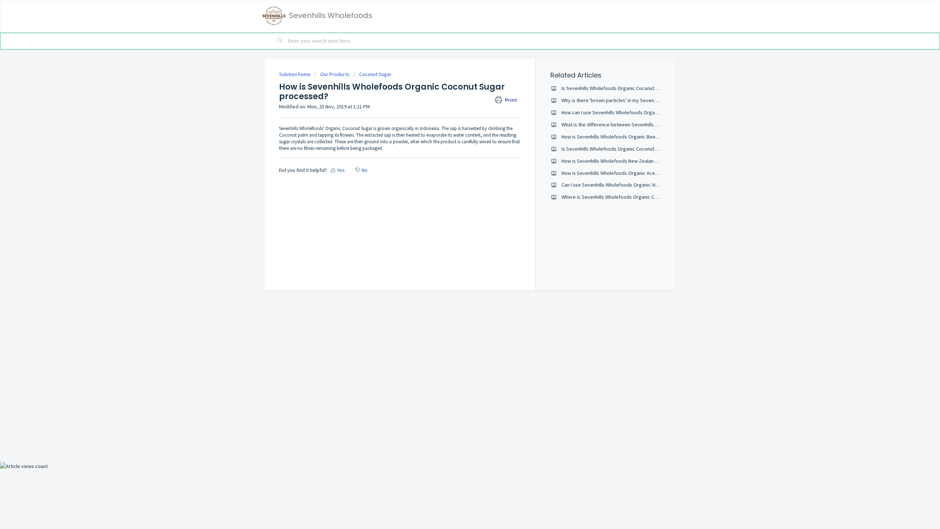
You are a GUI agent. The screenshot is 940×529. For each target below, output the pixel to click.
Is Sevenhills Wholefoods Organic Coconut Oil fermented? (624, 148)
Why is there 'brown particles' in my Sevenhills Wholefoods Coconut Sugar (642, 100)
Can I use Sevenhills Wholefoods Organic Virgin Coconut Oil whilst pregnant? (644, 184)
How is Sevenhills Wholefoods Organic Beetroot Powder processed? (637, 136)
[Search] (280, 41)
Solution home (295, 74)
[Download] (456, 170)
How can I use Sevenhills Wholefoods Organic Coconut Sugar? (629, 112)
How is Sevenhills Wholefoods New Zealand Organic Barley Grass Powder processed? (655, 161)
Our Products (335, 74)
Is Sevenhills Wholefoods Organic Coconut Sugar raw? (620, 88)
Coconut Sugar (375, 74)
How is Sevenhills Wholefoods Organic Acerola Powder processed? (635, 173)
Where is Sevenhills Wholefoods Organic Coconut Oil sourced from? (635, 197)
